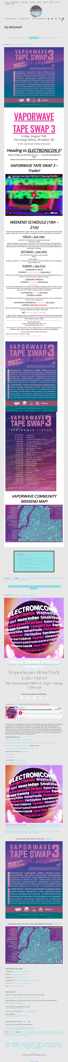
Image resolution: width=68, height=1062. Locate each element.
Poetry (38, 1044)
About (57, 2)
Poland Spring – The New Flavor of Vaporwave (34, 826)
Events (45, 2)
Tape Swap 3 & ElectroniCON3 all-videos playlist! (18, 740)
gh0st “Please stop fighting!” (32, 832)
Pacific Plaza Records (18, 1033)
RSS (33, 1029)
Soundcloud (22, 760)
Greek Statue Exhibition (36, 312)
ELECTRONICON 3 (44, 150)
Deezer (21, 1029)
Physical (40, 1043)
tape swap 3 (37, 578)
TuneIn (15, 1029)
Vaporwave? (25, 831)
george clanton (8, 1033)
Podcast (32, 2)
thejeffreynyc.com (34, 285)
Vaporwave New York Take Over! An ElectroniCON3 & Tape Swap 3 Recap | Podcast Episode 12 (34, 587)
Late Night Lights (24, 18)
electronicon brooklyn (48, 1032)
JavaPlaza (47, 839)
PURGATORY (41, 302)
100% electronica (24, 1032)
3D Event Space (36, 1048)
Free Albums (15, 2)
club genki (32, 1032)
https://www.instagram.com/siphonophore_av (28, 980)
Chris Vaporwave (20, 828)
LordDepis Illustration (53, 831)
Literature (23, 2)
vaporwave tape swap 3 (23, 1035)
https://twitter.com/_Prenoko (18, 974)
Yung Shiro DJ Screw (18, 832)
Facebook (18, 997)
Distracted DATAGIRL (32, 828)
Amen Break (32, 831)
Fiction (44, 1044)
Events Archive (17, 1046)
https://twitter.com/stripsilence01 (21, 977)
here (38, 259)
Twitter (13, 997)
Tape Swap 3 (34, 37)
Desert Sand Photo (53, 826)
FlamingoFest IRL (10, 18)
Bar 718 (36, 293)
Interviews (15, 1044)
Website (7, 997)
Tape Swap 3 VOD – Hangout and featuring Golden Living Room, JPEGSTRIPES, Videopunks (29, 742)
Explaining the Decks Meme (12, 831)
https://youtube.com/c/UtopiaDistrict (15, 1004)
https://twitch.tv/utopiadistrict (13, 1002)
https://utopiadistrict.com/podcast (14, 1008)
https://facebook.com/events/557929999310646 (23, 336)
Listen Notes (8, 1029)
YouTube (36, 997)
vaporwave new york (9, 580)
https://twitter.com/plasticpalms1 (22, 971)
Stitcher (33, 1027)
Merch (7, 2)
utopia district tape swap (48, 578)
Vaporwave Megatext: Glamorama (30, 567)
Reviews (33, 1043)
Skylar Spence (9, 832)
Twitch (31, 997)
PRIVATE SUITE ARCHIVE (38, 18)
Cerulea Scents (9, 757)
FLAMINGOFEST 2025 (27, 559)
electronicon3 (30, 578)
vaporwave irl (59, 578)
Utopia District (27, 44)
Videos (39, 2)
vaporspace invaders (37, 1033)
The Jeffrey (33, 282)
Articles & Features (27, 1044)
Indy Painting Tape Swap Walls (49, 825)
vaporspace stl (48, 1033)
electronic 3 (38, 1032)
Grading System (40, 1046)
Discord (16, 704)
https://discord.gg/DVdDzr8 (29, 1011)
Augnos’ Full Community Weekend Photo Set (17, 745)
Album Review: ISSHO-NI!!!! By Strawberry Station (34, 558)
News (51, 2)
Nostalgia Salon (9, 754)
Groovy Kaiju (25, 1021)
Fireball (45, 831)
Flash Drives (39, 831)
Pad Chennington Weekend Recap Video (16, 763)
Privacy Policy (51, 1046)
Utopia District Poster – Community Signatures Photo (19, 748)
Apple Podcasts (25, 1027)
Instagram (25, 997)
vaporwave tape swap (22, 580)
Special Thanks (34, 1061)
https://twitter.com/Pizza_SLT (17, 986)
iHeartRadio (27, 1029)
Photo (16, 760)
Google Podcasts (15, 1027)
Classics (54, 1043)
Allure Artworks (24, 751)
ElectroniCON (22, 578)
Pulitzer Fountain (33, 272)
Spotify (7, 1027)
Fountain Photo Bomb (34, 825)
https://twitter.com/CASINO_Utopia (21, 983)
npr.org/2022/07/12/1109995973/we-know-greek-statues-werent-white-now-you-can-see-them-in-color (34, 320)
